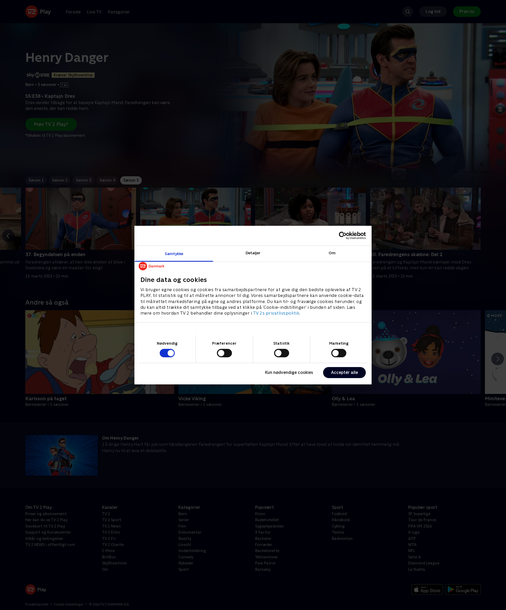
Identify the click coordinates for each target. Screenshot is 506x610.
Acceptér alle (344, 372)
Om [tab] (332, 252)
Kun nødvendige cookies (289, 372)
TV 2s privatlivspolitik (276, 313)
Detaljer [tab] (253, 252)
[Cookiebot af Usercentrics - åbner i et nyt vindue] (343, 236)
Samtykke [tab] (174, 253)
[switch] (224, 353)
